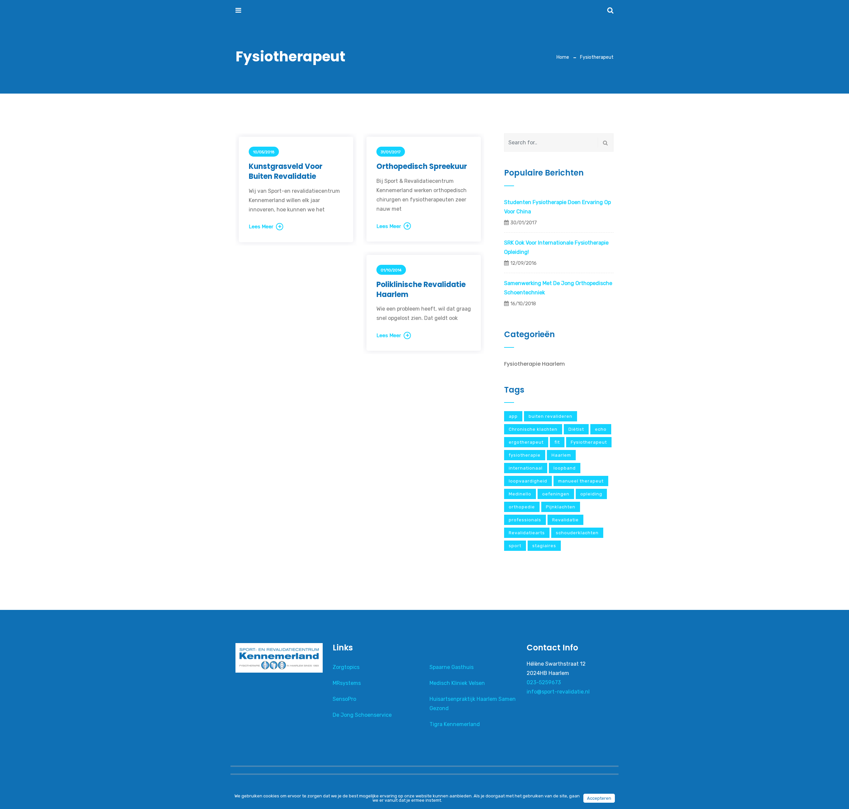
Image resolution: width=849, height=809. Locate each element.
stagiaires (544, 545)
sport (515, 545)
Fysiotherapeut (589, 442)
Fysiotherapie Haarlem (534, 364)
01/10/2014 (391, 270)
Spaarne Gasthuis (451, 667)
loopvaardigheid (528, 480)
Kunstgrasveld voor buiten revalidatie (285, 171)
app (513, 416)
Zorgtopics (346, 667)
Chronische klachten (533, 429)
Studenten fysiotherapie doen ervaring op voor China (557, 207)
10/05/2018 (264, 152)
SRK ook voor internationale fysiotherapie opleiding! (556, 247)
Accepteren (599, 798)
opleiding (591, 493)
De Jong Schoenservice (362, 715)
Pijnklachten (560, 506)
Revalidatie (565, 519)
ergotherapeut (526, 442)
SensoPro (344, 699)
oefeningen (555, 493)
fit (557, 442)
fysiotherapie (525, 455)
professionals (525, 519)
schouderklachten (577, 532)
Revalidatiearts (527, 532)
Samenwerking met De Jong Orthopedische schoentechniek (558, 288)
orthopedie (522, 506)
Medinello (520, 493)
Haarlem (561, 455)
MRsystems (347, 683)
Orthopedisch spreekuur (421, 166)
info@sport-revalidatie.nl (558, 692)
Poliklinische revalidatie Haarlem (421, 289)
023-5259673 (544, 682)
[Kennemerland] (274, 10)
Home (562, 57)
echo (601, 429)
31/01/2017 (391, 152)
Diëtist (576, 429)
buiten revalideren (550, 416)
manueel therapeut (581, 480)
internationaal (526, 468)
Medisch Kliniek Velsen (457, 683)
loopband (565, 468)
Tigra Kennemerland (454, 724)
